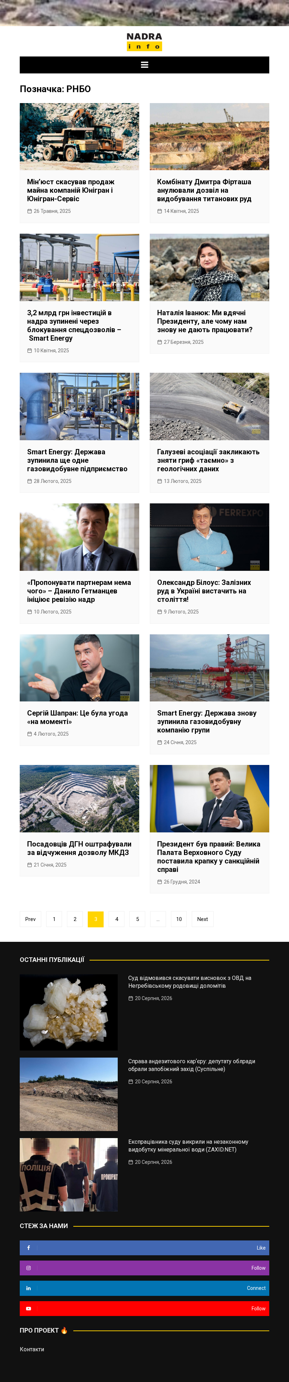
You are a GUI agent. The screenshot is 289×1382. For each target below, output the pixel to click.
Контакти (32, 1349)
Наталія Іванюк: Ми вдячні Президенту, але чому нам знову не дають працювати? (205, 321)
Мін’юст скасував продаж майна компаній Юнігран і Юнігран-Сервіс (71, 190)
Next (202, 919)
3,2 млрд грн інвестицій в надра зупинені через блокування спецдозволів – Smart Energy (74, 325)
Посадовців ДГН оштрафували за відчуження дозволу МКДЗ (79, 848)
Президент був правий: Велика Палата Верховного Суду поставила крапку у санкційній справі (208, 857)
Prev (30, 919)
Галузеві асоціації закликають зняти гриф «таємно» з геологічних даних (208, 460)
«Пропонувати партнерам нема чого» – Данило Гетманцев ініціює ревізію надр (79, 591)
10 (179, 919)
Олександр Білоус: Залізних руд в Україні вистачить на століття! (204, 591)
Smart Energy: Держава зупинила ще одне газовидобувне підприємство (77, 460)
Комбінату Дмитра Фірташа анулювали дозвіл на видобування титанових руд (204, 190)
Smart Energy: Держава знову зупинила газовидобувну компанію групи (207, 721)
